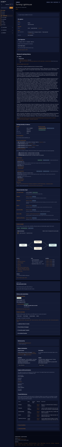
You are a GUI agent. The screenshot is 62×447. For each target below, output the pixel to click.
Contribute (52, 443)
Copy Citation (41, 365)
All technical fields (22, 428)
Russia (52, 2)
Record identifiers (22, 425)
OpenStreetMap (20, 262)
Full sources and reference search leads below (35, 185)
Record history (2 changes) (23, 327)
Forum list (41, 444)
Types (35, 444)
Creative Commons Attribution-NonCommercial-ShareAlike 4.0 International (27, 353)
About (16, 443)
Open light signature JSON (23, 49)
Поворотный (40, 28)
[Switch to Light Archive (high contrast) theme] (1, 4)
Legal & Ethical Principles (33, 443)
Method (19, 444)
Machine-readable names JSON (22, 64)
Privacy (38, 443)
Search (11, 7)
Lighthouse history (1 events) (23, 323)
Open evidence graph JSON (22, 277)
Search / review (29, 196)
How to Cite (48, 443)
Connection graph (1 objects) (23, 330)
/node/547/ (20, 381)
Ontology (38, 444)
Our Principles (25, 443)
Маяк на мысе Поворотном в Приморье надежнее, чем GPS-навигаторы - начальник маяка (35, 61)
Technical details (20, 168)
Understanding (20, 443)
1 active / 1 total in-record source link (33, 213)
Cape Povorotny (56, 2)
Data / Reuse (24, 444)
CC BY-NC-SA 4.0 (23, 439)
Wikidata (19, 264)
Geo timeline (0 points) (22, 333)
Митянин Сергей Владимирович (25, 342)
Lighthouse (48, 2)
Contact (16, 444)
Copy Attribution (21, 365)
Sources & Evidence (30, 444)
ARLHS (18, 259)
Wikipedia (19, 265)
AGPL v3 (19, 438)
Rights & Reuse (28, 354)
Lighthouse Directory (21, 261)
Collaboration (57, 443)
